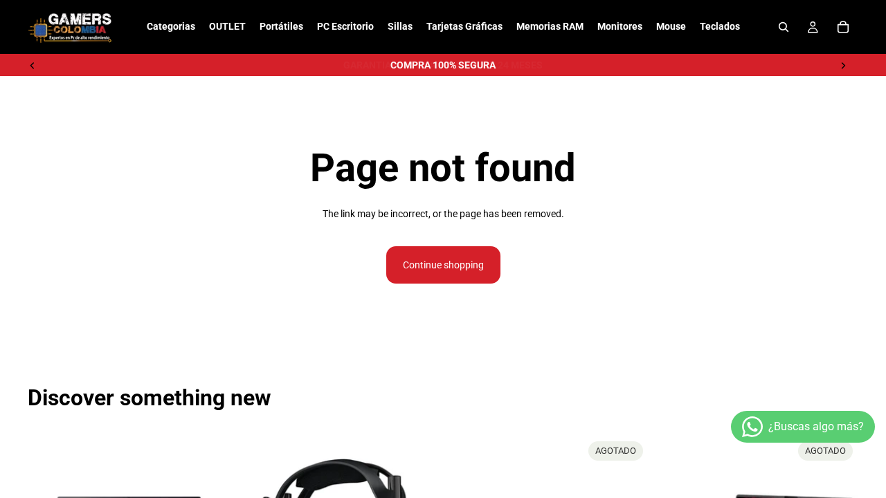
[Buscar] (783, 27)
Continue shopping (443, 264)
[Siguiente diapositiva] (843, 65)
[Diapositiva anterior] (32, 65)
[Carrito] (843, 27)
